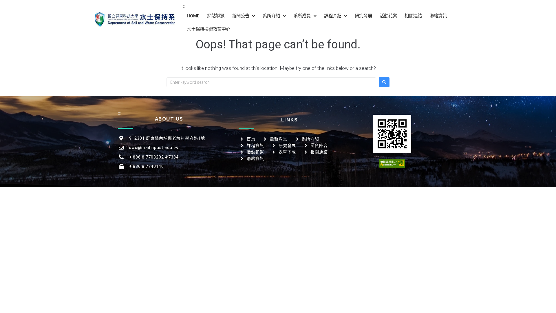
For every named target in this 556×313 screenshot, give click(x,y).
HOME (193, 16)
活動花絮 (388, 16)
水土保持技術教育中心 (208, 29)
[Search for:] (271, 82)
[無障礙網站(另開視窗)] (392, 163)
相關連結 (413, 16)
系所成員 (302, 16)
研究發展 (363, 16)
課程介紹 (332, 16)
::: (184, 6)
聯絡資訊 (438, 16)
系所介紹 (271, 16)
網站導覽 (215, 16)
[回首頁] (135, 19)
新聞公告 (240, 16)
